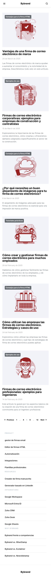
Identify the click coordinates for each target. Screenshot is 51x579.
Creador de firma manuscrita (18, 479)
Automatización (12, 454)
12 (37, 420)
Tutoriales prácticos (14, 220)
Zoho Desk (10, 517)
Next (42, 420)
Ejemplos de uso (13, 81)
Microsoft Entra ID (13, 503)
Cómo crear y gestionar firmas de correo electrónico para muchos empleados (25, 257)
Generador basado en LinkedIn (19, 485)
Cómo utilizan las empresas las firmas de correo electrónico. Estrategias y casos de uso (23, 324)
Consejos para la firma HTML (18, 17)
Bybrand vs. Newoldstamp (17, 556)
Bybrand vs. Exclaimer (15, 549)
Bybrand (25, 3)
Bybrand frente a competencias (19, 535)
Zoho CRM (10, 510)
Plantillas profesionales (15, 467)
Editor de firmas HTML (15, 447)
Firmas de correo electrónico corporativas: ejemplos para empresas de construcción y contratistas (21, 120)
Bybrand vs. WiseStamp (16, 542)
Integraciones (11, 460)
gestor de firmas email (15, 440)
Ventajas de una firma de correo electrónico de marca (24, 53)
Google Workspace (13, 497)
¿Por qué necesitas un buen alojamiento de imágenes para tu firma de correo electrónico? (24, 190)
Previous (10, 420)
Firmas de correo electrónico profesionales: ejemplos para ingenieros (22, 391)
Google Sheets (12, 524)
